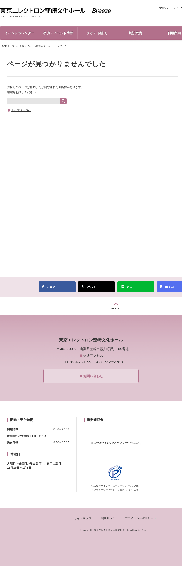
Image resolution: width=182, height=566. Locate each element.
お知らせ (163, 8)
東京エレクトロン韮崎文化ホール (55, 13)
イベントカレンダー (19, 33)
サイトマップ (82, 518)
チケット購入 (97, 33)
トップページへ (21, 110)
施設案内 (135, 33)
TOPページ (8, 46)
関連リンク (108, 518)
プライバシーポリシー (139, 518)
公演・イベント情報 (58, 33)
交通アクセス (93, 355)
